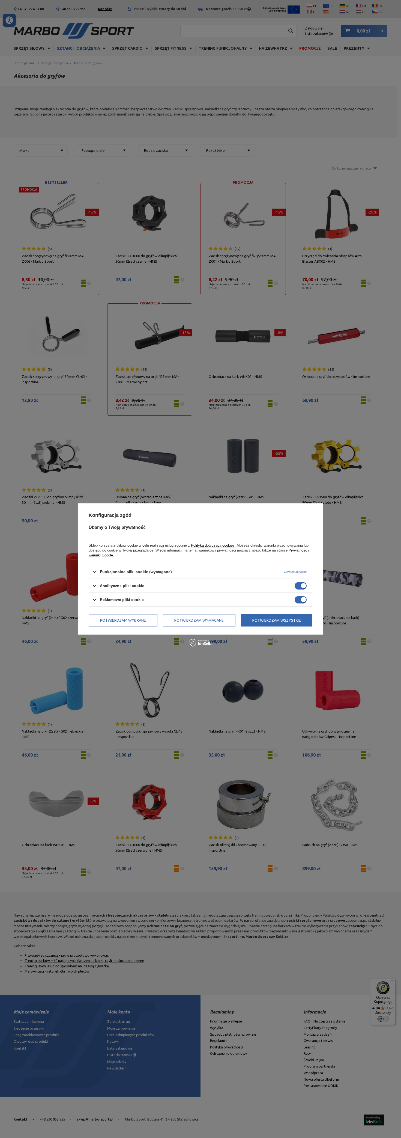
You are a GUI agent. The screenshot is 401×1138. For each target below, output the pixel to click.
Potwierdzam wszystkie (276, 620)
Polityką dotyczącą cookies (213, 545)
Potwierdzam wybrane (123, 620)
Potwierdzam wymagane (199, 620)
